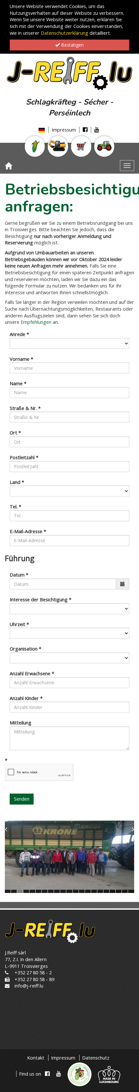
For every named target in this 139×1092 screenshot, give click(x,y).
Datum (19, 575)
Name (18, 383)
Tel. (15, 507)
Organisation (25, 649)
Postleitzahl (24, 457)
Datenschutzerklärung (64, 33)
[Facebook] (85, 130)
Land (17, 482)
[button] (13, 857)
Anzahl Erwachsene (32, 673)
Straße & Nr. (25, 408)
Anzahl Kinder (26, 698)
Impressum (64, 130)
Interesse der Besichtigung (40, 599)
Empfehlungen (35, 322)
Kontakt (35, 1058)
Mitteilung (20, 723)
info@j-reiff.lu (29, 986)
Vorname (21, 359)
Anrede (19, 334)
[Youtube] (96, 130)
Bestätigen (72, 45)
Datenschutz (95, 1058)
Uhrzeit (19, 624)
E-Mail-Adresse (28, 531)
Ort (15, 433)
